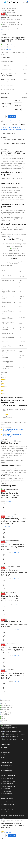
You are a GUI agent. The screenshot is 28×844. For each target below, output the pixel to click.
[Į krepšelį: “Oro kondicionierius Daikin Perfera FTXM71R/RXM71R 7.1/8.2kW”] (4, 662)
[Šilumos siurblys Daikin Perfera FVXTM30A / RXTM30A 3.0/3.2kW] (14, 566)
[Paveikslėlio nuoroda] (6, 725)
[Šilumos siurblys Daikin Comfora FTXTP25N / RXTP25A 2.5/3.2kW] (14, 592)
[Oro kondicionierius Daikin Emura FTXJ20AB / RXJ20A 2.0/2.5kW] (14, 540)
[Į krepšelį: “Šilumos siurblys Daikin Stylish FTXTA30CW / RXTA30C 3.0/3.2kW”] (4, 507)
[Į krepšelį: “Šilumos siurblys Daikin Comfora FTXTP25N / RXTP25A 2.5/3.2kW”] (4, 610)
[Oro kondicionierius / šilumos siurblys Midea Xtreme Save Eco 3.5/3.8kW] (14, 515)
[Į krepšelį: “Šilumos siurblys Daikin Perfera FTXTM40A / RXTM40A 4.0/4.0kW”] (4, 636)
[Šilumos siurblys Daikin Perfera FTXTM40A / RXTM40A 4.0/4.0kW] (14, 618)
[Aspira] (13, 711)
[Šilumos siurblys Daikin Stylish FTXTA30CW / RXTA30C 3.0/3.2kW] (14, 489)
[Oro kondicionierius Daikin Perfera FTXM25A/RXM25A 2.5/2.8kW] (14, 669)
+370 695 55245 (15, 736)
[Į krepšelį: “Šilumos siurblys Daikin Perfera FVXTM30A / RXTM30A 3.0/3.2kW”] (4, 585)
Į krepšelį (12, 116)
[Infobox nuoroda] (14, 2)
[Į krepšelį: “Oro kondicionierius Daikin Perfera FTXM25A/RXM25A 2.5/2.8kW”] (4, 688)
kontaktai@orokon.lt (18, 739)
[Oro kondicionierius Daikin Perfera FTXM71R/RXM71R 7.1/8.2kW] (14, 644)
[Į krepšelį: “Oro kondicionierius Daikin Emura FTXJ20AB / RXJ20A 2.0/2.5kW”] (4, 559)
